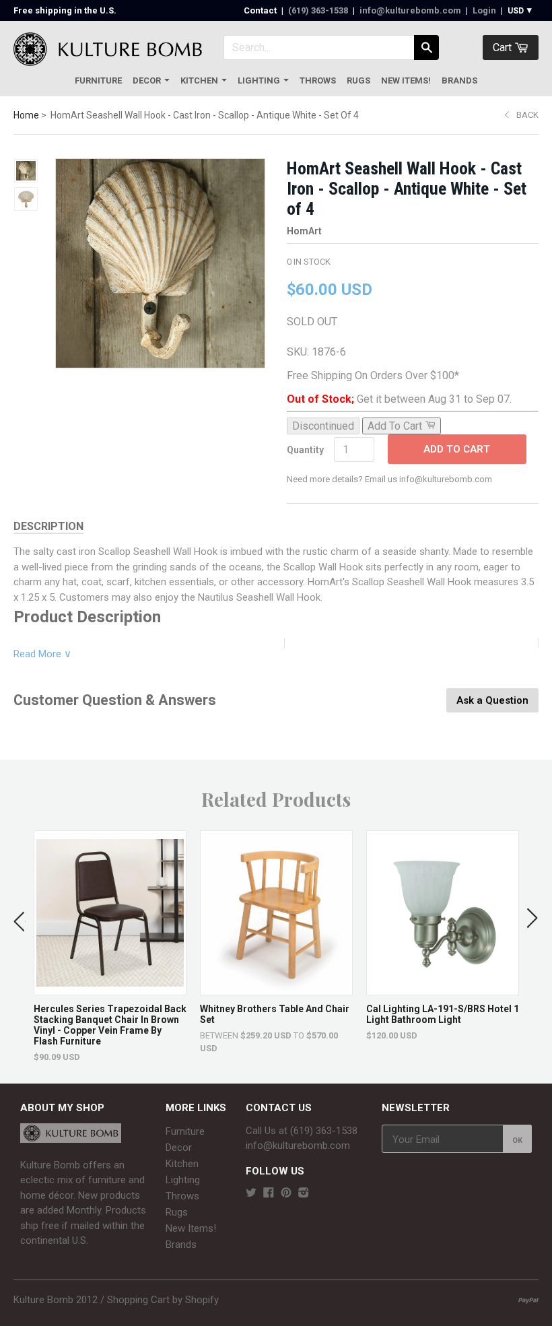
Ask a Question (492, 700)
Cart (503, 47)
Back (527, 115)
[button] (19, 918)
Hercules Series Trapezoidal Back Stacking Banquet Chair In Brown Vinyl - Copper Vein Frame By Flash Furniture (110, 1025)
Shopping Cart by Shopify (163, 1300)
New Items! (406, 80)
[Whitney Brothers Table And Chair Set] (276, 988)
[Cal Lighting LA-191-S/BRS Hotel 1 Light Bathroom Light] (442, 988)
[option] (110, 946)
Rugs (358, 80)
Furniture (98, 80)
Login (484, 10)
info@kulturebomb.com (410, 10)
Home (26, 115)
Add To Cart (456, 449)
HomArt (304, 231)
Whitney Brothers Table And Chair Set (274, 1014)
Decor (147, 80)
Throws (318, 80)
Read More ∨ (42, 654)
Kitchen (199, 80)
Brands (459, 80)
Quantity (305, 449)
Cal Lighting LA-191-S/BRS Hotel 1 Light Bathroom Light (442, 1014)
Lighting (259, 80)
